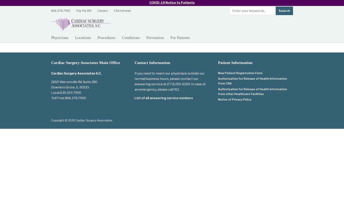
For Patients (180, 37)
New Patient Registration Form (240, 73)
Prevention (155, 37)
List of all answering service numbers (164, 98)
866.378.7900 (60, 10)
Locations (83, 37)
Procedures (106, 37)
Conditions (131, 37)
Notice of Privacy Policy (234, 99)
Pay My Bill (83, 10)
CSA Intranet (122, 10)
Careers (102, 10)
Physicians (59, 37)
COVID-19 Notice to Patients (172, 3)
